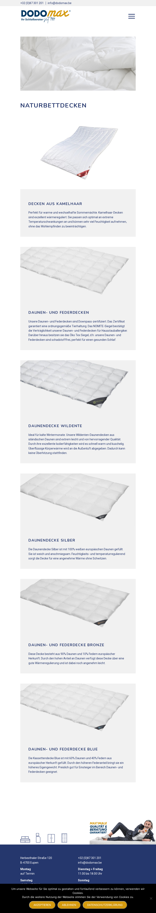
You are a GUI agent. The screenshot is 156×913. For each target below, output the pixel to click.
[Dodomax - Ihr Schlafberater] (45, 16)
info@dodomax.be (60, 3)
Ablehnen (69, 904)
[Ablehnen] (151, 898)
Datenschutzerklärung (105, 904)
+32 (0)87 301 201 (32, 3)
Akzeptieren (42, 904)
